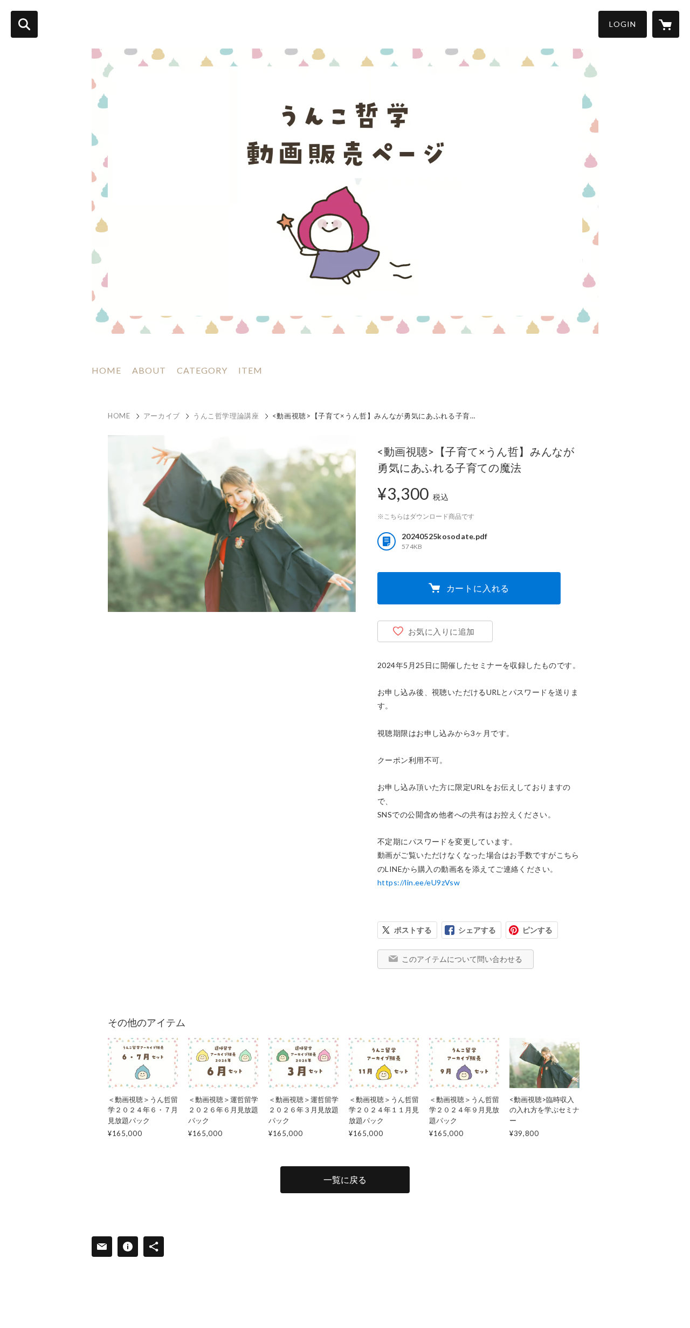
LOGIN (622, 24)
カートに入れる (478, 588)
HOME (106, 370)
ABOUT (149, 370)
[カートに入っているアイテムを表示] (665, 24)
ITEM (250, 370)
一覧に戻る (345, 1179)
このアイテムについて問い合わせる (462, 959)
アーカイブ (161, 415)
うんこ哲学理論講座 (226, 415)
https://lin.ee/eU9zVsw (418, 882)
